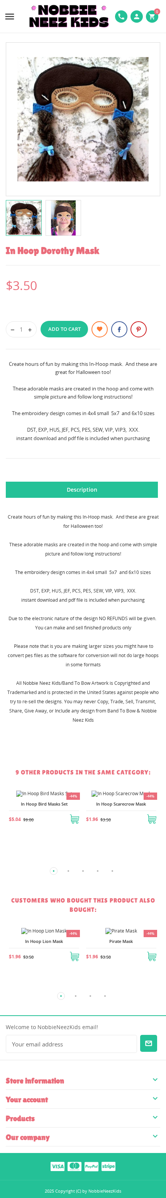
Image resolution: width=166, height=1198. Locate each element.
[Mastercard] (74, 1166)
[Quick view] (25, 828)
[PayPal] (91, 1166)
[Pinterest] (138, 329)
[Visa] (57, 1166)
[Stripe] (108, 1166)
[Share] (119, 329)
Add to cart (64, 328)
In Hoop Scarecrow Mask (121, 804)
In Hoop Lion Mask (44, 941)
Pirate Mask (121, 941)
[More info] (44, 828)
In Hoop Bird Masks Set (44, 804)
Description (82, 489)
